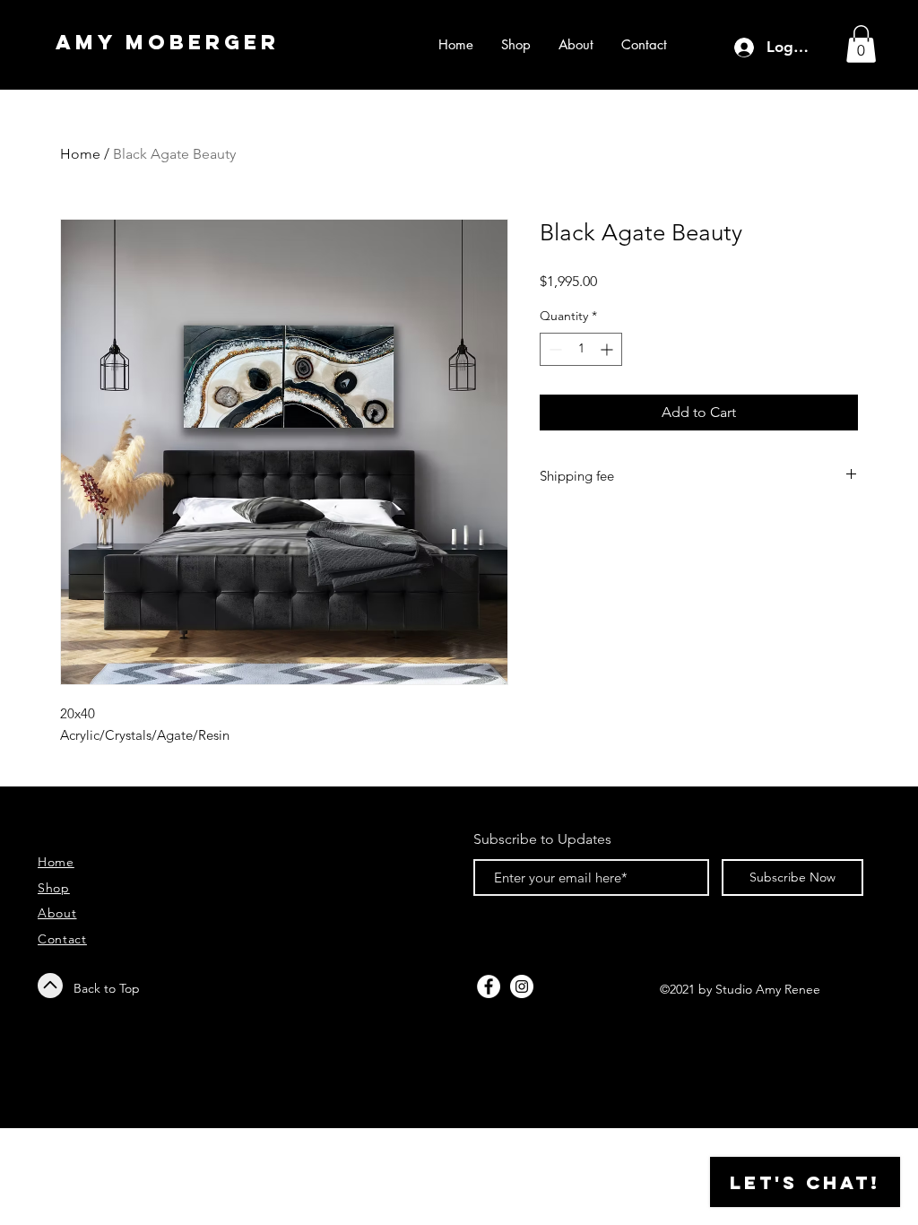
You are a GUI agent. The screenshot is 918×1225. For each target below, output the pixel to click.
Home (80, 153)
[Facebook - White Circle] (488, 986)
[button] (861, 44)
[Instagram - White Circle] (521, 986)
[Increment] (608, 349)
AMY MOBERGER (168, 42)
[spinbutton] (581, 349)
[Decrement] (553, 349)
